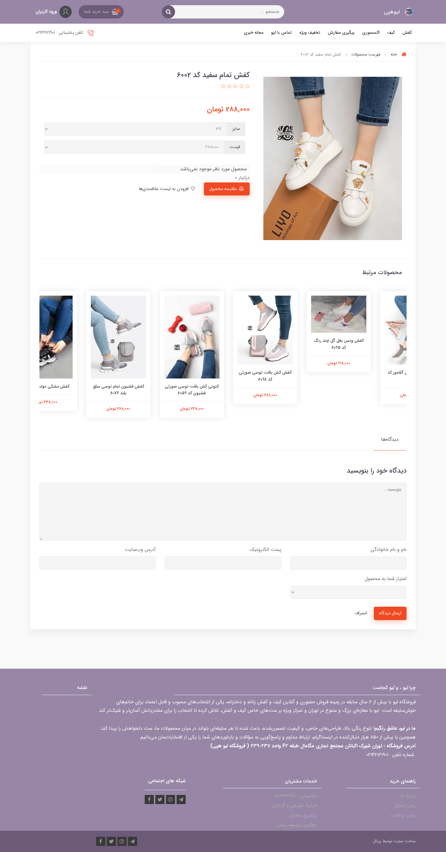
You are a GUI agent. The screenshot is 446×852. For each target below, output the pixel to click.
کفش (407, 32)
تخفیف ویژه (309, 32)
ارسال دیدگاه (390, 613)
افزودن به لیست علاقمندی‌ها (164, 188)
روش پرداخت (403, 815)
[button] (101, 12)
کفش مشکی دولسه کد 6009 (76, 386)
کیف (391, 32)
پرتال (377, 841)
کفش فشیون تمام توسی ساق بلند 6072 (149, 389)
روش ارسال (405, 805)
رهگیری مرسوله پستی (296, 825)
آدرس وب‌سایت (140, 549)
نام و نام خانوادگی (388, 549)
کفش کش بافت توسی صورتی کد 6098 (296, 375)
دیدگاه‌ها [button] (390, 439)
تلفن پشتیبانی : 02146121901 (59, 32)
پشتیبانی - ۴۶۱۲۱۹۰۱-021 (295, 795)
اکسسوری (371, 32)
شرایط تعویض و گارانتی (294, 805)
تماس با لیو (281, 32)
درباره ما (408, 795)
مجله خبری (253, 32)
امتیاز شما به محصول (386, 578)
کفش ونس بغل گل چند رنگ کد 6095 (370, 344)
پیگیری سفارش (341, 32)
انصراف (361, 613)
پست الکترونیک (265, 549)
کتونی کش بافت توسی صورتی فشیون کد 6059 (223, 389)
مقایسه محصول (223, 188)
